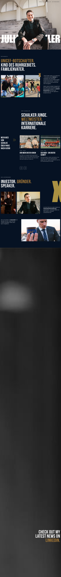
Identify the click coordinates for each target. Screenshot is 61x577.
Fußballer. (48, 1)
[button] (21, 168)
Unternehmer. (56, 1)
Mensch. (41, 1)
